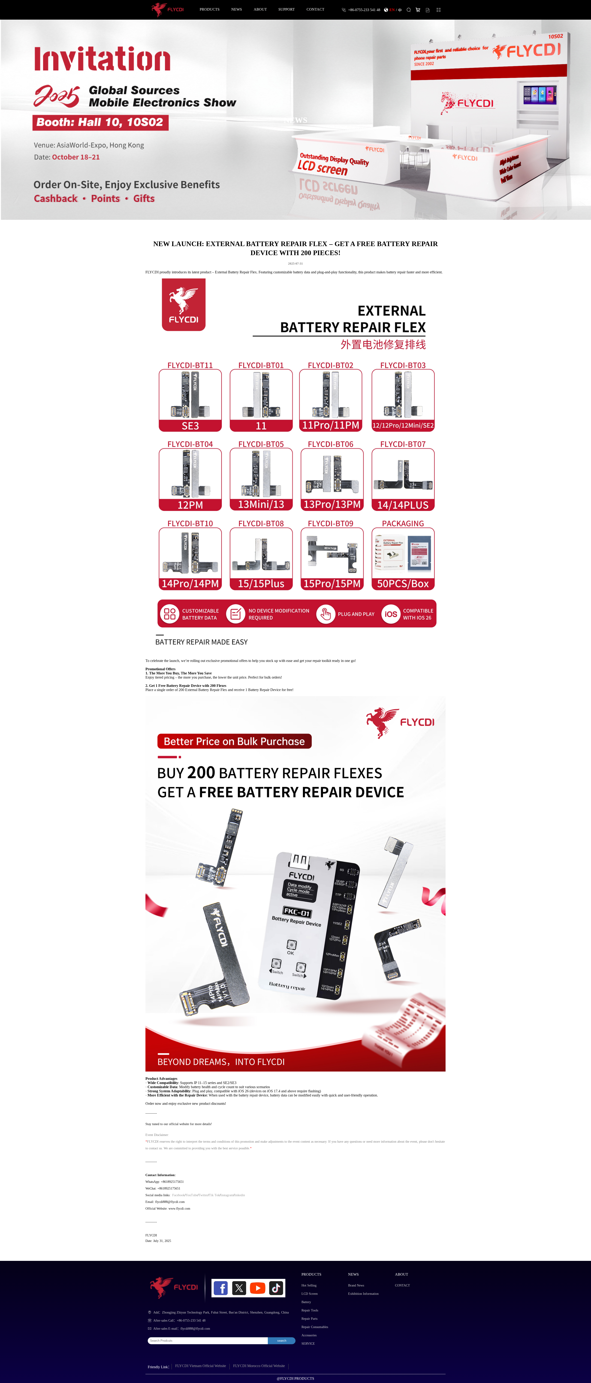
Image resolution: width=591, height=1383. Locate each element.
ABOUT (260, 9)
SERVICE (308, 1343)
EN (392, 10)
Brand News (356, 1285)
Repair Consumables (315, 1327)
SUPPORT (286, 9)
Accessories (309, 1335)
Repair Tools (310, 1310)
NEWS (236, 9)
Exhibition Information (363, 1293)
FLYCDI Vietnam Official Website (200, 1366)
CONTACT (315, 9)
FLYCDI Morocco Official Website (259, 1366)
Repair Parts (309, 1318)
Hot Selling (309, 1285)
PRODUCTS (210, 9)
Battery (306, 1302)
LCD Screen (310, 1293)
